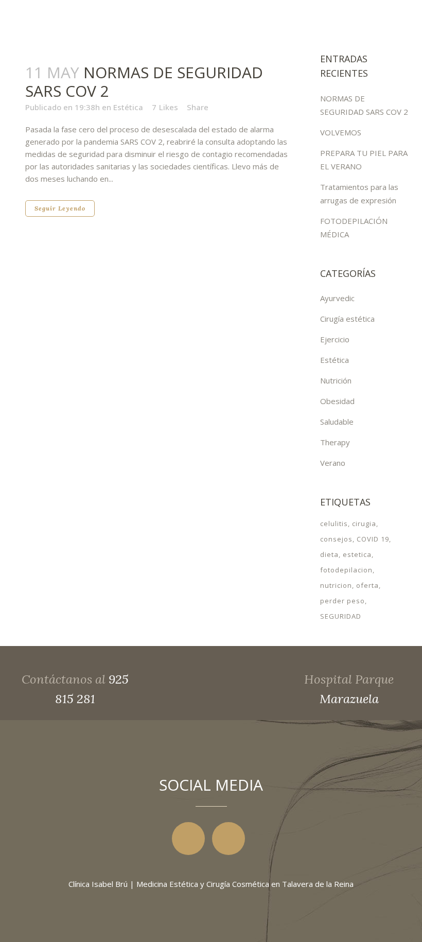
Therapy (335, 442)
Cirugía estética (347, 318)
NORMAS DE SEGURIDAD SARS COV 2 (144, 81)
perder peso (342, 600)
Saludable (337, 421)
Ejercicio (334, 339)
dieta (329, 554)
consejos (336, 539)
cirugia (364, 523)
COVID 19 (373, 539)
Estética (128, 107)
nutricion (336, 585)
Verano (332, 463)
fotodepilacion (346, 569)
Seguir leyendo (59, 208)
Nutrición (335, 380)
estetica (357, 554)
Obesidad (337, 401)
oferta (367, 585)
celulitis (334, 523)
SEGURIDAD (340, 616)
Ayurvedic (337, 298)
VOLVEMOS (340, 132)
